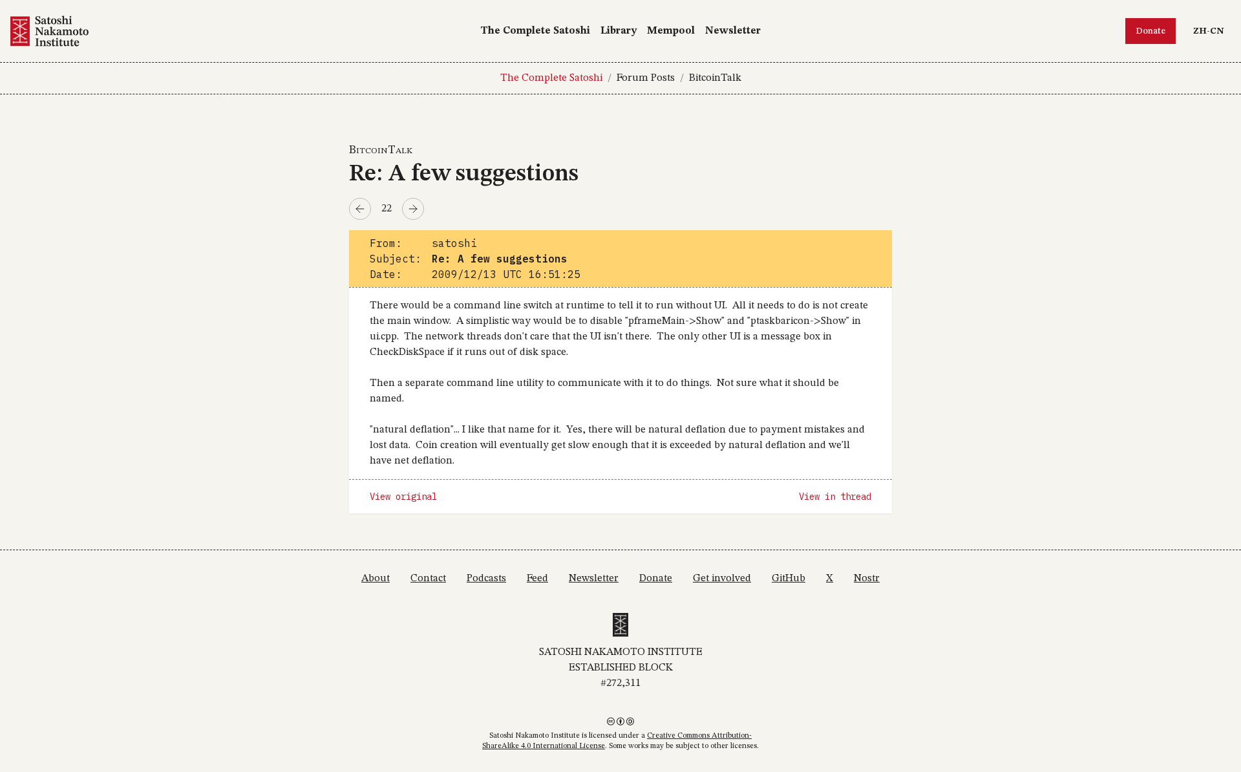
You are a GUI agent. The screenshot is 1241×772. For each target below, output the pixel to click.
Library (618, 31)
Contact (428, 579)
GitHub (788, 579)
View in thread (835, 496)
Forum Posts (646, 78)
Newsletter (733, 31)
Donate (1150, 31)
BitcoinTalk (715, 78)
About (375, 579)
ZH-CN (1212, 31)
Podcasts (486, 579)
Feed (537, 579)
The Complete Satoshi (535, 31)
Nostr (867, 579)
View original (403, 496)
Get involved (722, 579)
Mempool (671, 31)
